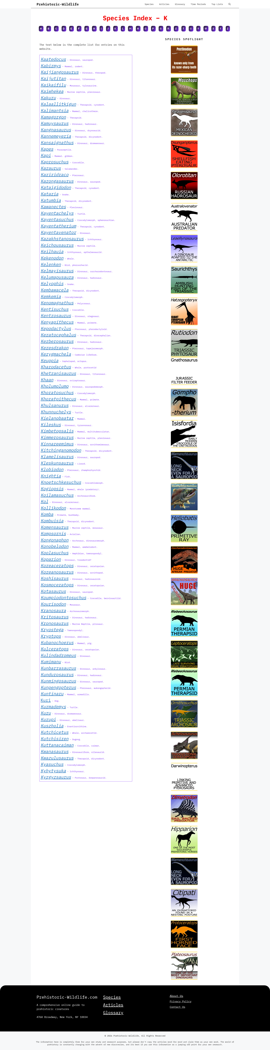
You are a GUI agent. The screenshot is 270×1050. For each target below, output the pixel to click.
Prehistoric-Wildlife (58, 4)
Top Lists (217, 4)
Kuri (46, 700)
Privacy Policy (180, 1001)
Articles (164, 4)
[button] (229, 4)
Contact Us (177, 1007)
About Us (176, 996)
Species (149, 4)
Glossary (180, 4)
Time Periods (198, 4)
